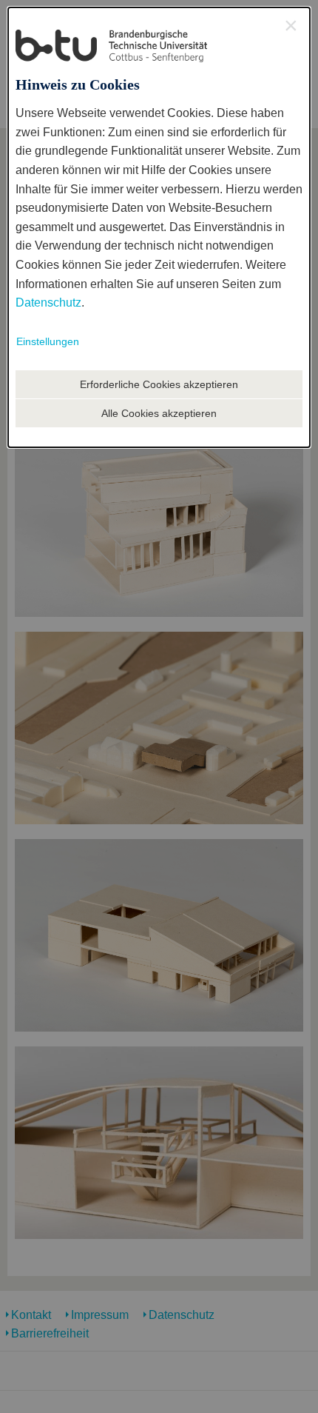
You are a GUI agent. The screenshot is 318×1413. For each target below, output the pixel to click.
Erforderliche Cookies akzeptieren (159, 384)
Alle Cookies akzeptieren (159, 413)
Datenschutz (48, 302)
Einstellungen (47, 341)
